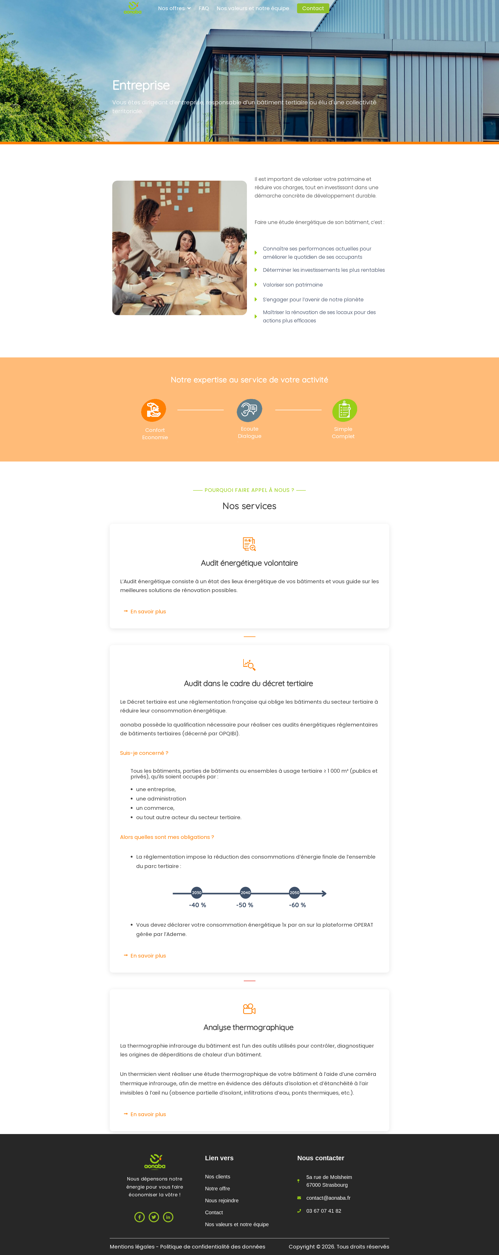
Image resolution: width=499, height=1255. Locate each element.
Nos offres (171, 8)
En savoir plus (148, 611)
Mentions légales (133, 1246)
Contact (313, 8)
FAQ (204, 8)
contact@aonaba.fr (328, 1198)
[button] (249, 611)
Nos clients (217, 1176)
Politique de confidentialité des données (212, 1246)
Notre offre (217, 1188)
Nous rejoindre (222, 1200)
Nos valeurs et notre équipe (253, 8)
